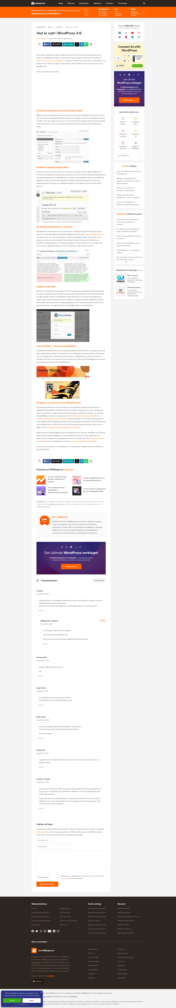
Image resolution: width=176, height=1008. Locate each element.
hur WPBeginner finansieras (56, 504)
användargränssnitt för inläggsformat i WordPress (63, 427)
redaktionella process (43, 507)
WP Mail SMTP (93, 965)
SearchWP (121, 961)
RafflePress (121, 965)
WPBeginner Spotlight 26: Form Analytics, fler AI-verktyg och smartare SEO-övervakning (128, 181)
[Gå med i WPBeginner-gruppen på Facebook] (120, 37)
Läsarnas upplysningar (65, 38)
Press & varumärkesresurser (41, 920)
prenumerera (65, 878)
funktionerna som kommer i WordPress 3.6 (51, 61)
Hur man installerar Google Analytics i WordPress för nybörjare (57, 479)
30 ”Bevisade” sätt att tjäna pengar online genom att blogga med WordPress (127, 222)
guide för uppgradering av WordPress (84, 441)
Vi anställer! (50, 976)
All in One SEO (93, 957)
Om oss (34, 908)
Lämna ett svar (99, 580)
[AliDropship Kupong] (121, 291)
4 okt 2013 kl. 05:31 (47, 624)
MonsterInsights (93, 961)
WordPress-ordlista (124, 912)
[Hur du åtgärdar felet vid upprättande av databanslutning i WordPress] (41, 490)
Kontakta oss (35, 925)
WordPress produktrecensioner (128, 916)
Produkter (109, 3)
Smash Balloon (93, 969)
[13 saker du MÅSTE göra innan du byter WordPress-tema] (76, 480)
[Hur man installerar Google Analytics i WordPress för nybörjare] (41, 480)
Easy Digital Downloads (126, 957)
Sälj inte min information (68, 920)
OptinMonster (93, 949)
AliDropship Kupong (133, 287)
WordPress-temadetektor (97, 912)
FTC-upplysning (65, 916)
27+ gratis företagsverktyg (97, 933)
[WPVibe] (129, 56)
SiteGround (73, 996)
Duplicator (121, 949)
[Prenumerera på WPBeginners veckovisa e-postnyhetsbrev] (139, 37)
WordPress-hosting (60, 996)
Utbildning (97, 3)
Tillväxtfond (64, 925)
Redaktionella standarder (40, 912)
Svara (40, 610)
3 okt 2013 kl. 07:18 (42, 594)
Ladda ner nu (71, 566)
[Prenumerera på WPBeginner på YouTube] (132, 33)
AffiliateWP (121, 978)
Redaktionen (42, 38)
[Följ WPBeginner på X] (126, 33)
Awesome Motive (46, 996)
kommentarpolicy (42, 832)
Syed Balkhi (35, 962)
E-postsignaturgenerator (96, 929)
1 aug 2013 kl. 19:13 (42, 753)
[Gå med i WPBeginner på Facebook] (120, 33)
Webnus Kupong (132, 276)
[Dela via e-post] (91, 44)
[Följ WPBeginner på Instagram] (139, 33)
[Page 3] (130, 262)
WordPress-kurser (124, 908)
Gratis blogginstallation (126, 933)
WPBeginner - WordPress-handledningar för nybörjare (38, 3)
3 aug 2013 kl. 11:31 (42, 691)
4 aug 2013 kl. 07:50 (42, 661)
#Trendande (122, 3)
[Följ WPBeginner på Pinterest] (126, 37)
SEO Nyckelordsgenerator (97, 916)
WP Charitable (123, 974)
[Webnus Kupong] (121, 279)
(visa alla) (140, 270)
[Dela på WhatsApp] (86, 44)
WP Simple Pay (123, 953)
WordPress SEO (123, 925)
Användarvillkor (65, 912)
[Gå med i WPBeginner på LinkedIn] (132, 37)
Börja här (71, 3)
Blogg (61, 3)
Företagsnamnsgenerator (97, 908)
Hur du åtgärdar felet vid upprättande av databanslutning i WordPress (58, 490)
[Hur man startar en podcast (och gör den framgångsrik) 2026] (76, 490)
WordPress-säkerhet (125, 929)
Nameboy (91, 978)
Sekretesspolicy (65, 908)
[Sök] (144, 3)
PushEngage (122, 969)
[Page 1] (126, 262)
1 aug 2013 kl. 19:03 (42, 782)
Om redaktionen (60, 517)
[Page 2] (128, 262)
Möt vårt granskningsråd (39, 916)
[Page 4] (132, 262)
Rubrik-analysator (94, 920)
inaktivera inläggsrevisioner (94, 234)
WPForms (91, 953)
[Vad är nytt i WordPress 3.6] (77, 44)
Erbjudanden (84, 3)
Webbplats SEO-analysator (97, 925)
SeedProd (91, 974)
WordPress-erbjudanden (126, 920)
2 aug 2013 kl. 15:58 (42, 720)
